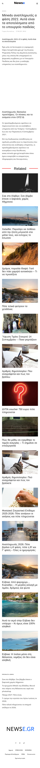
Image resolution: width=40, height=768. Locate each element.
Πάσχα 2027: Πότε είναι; (12, 695)
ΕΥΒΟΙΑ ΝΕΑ (19, 750)
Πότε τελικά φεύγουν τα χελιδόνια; (14, 307)
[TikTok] (24, 743)
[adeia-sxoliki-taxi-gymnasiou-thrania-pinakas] (20, 531)
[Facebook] (16, 743)
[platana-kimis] (20, 291)
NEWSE (4, 11)
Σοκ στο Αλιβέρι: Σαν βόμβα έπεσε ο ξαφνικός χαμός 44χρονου (17, 198)
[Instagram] (20, 743)
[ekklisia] (20, 323)
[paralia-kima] (20, 604)
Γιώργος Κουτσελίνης (8, 31)
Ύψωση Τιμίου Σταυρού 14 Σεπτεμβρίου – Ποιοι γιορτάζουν (19, 338)
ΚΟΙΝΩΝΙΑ (28, 750)
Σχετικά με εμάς (20, 758)
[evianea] (20, 426)
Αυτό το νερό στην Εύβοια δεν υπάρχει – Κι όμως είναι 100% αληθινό (18, 623)
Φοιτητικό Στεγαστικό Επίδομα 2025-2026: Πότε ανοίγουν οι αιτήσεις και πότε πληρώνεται (18, 513)
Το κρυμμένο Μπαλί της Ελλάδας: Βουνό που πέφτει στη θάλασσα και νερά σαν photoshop (18, 688)
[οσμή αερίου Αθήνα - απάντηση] (20, 393)
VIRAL (23, 754)
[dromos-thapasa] (20, 253)
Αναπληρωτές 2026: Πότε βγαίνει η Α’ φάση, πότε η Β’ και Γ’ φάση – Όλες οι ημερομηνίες (19, 547)
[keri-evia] (20, 182)
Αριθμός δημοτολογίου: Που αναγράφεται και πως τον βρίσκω (17, 374)
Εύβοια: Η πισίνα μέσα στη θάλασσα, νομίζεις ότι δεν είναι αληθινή (18, 657)
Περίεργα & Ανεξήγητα (12, 754)
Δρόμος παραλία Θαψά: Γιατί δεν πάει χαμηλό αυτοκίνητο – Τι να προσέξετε (19, 271)
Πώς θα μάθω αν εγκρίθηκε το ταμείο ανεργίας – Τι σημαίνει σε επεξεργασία (19, 443)
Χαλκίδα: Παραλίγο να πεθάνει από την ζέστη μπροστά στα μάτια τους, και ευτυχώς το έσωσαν (18, 233)
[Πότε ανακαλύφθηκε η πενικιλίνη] (20, 497)
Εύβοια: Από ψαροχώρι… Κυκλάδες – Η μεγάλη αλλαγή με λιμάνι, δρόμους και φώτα (20, 585)
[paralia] (20, 641)
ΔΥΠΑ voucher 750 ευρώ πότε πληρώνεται (18, 411)
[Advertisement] (20, 87)
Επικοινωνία (31, 754)
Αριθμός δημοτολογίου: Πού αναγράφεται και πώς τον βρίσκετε (17, 480)
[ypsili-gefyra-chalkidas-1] (20, 216)
